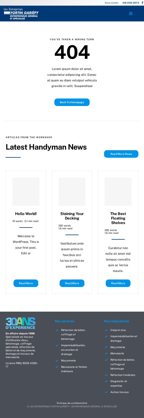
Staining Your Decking (72, 215)
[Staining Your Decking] (72, 192)
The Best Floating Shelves (118, 218)
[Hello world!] (25, 192)
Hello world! (26, 213)
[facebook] (142, 2)
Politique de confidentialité (72, 403)
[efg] (21, 9)
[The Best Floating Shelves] (118, 192)
